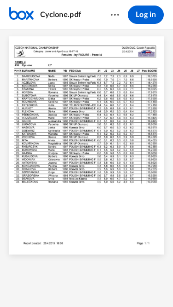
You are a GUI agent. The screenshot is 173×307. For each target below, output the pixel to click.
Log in (146, 14)
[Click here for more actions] (115, 15)
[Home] (21, 15)
